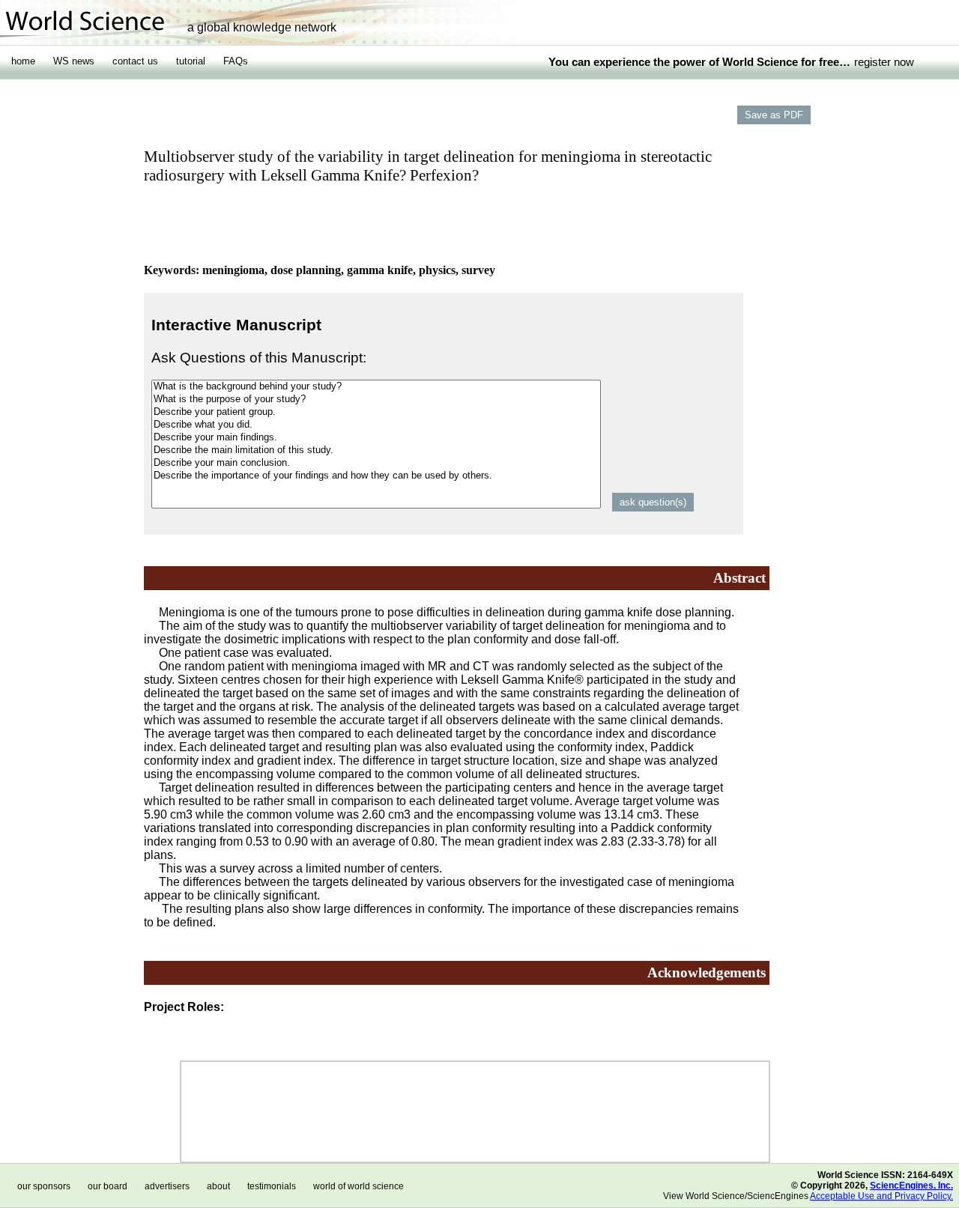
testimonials (271, 1186)
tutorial (190, 61)
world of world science (358, 1186)
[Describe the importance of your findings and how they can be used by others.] (376, 476)
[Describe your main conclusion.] (376, 463)
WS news (73, 61)
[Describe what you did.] (376, 425)
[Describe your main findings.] (376, 437)
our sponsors (43, 1186)
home (23, 61)
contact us (135, 61)
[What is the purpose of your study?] (376, 399)
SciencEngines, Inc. (911, 1185)
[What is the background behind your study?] (376, 386)
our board (107, 1186)
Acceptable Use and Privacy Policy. (881, 1196)
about (218, 1186)
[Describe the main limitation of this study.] (376, 450)
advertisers (167, 1186)
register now (884, 61)
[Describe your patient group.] (376, 412)
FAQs (235, 61)
